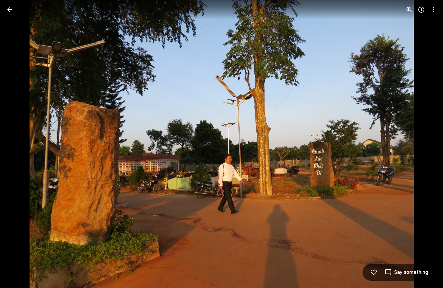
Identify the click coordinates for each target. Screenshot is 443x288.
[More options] (433, 10)
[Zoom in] (409, 10)
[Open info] (421, 10)
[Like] (373, 272)
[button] (16, 144)
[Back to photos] (9, 9)
